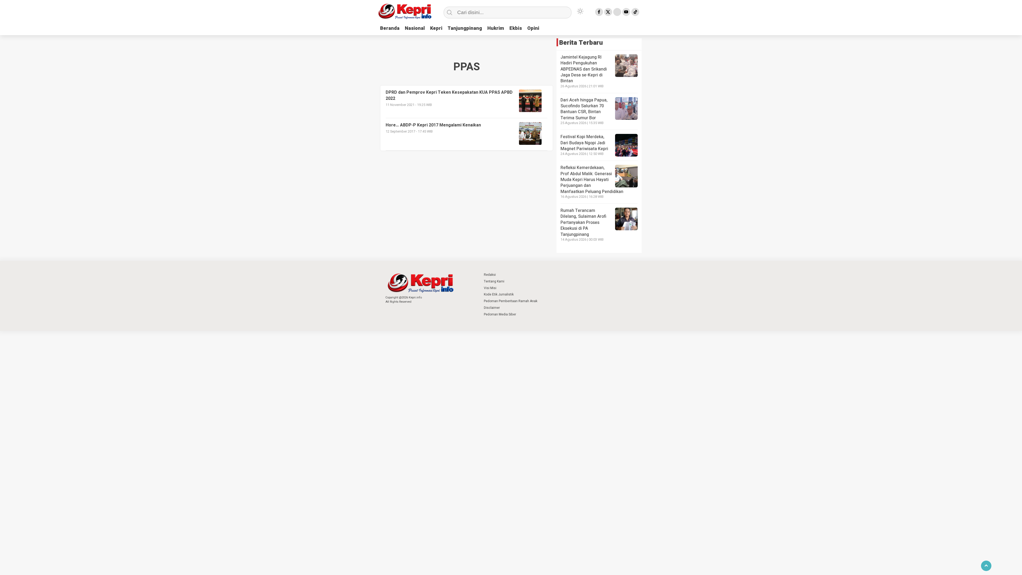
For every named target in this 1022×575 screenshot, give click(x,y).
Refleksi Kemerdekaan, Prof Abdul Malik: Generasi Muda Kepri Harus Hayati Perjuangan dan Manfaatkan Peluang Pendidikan (592, 180)
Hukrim (495, 28)
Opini (533, 28)
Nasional (415, 28)
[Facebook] (599, 12)
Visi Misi (490, 288)
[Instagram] (617, 12)
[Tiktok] (635, 12)
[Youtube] (626, 12)
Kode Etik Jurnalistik (499, 294)
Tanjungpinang (465, 28)
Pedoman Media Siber (500, 314)
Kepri (436, 28)
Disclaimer (492, 307)
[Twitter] (608, 12)
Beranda (389, 28)
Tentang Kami (494, 281)
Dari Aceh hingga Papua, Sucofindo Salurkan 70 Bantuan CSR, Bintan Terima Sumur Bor (584, 109)
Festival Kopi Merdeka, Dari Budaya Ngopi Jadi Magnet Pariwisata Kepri (584, 143)
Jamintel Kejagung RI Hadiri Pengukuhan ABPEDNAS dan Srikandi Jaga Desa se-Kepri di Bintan (584, 69)
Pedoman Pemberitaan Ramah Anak (510, 301)
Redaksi (490, 274)
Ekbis (515, 28)
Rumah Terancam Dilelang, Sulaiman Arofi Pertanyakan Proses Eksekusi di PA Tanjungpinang (583, 222)
